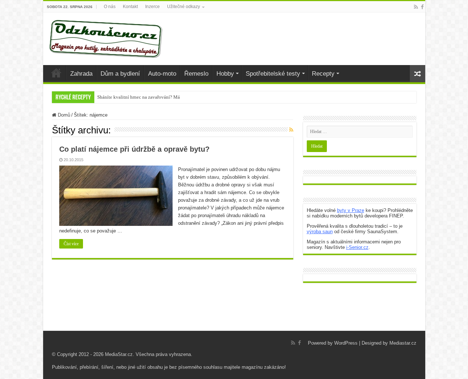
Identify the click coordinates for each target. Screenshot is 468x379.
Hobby (225, 73)
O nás (110, 6)
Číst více (71, 243)
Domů (63, 115)
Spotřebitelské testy (273, 73)
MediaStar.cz (119, 354)
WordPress (346, 343)
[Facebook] (422, 7)
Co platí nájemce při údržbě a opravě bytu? (134, 149)
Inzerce (152, 6)
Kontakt (130, 6)
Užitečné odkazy (183, 6)
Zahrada (81, 73)
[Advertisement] (234, 312)
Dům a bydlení (120, 73)
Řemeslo (196, 73)
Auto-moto (162, 73)
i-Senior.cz (357, 247)
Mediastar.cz (402, 343)
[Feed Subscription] (291, 130)
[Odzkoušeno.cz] (107, 37)
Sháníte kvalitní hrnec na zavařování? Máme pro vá (148, 97)
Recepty (323, 73)
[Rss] (416, 7)
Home (56, 72)
